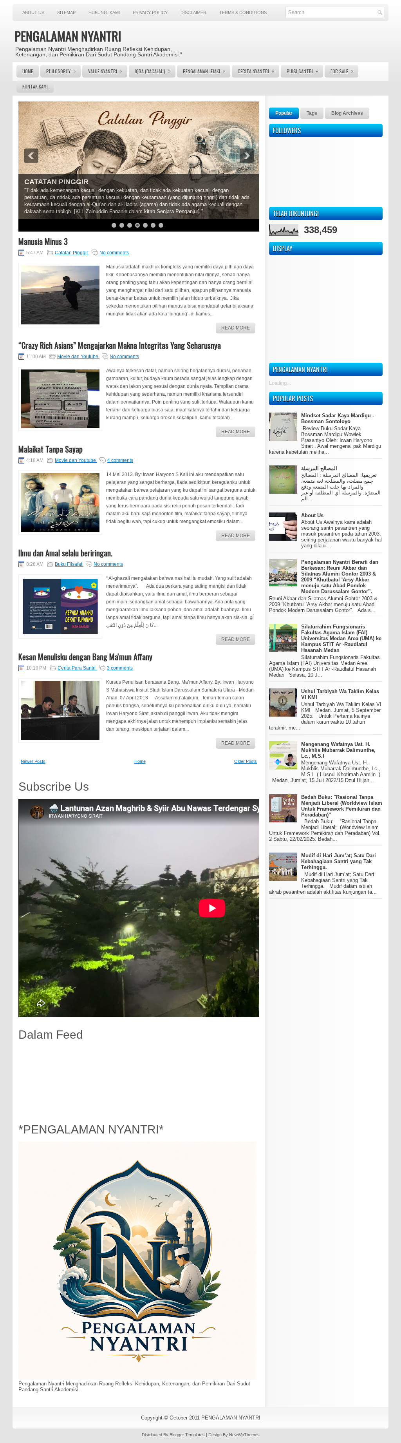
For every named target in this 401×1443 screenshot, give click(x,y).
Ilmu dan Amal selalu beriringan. (65, 553)
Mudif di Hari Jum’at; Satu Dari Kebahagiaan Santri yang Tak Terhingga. (338, 861)
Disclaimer (193, 12)
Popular (284, 113)
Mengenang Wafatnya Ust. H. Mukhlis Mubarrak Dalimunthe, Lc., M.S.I (338, 750)
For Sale (342, 70)
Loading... (280, 383)
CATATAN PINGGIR (56, 182)
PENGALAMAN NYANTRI (67, 36)
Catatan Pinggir (72, 252)
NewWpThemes (244, 1434)
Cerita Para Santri (77, 668)
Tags (312, 113)
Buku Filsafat (69, 564)
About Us (33, 12)
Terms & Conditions (243, 12)
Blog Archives (347, 113)
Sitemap (66, 12)
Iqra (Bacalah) (152, 70)
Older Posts (245, 761)
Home (27, 71)
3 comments (120, 668)
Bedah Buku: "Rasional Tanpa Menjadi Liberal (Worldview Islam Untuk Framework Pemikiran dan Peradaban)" (341, 806)
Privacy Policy (150, 12)
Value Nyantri (105, 70)
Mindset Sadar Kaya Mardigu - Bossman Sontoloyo (337, 418)
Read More (235, 328)
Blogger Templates (188, 1434)
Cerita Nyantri (256, 70)
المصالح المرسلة (319, 468)
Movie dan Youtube (78, 356)
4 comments (120, 460)
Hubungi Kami (104, 12)
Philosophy (61, 70)
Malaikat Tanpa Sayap (50, 449)
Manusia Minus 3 (43, 241)
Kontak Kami (35, 86)
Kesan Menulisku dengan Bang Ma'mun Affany (85, 657)
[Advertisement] (138, 1080)
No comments (114, 252)
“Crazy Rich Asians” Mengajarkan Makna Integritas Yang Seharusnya (119, 345)
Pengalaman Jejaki (204, 70)
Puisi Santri (302, 70)
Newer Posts (33, 761)
